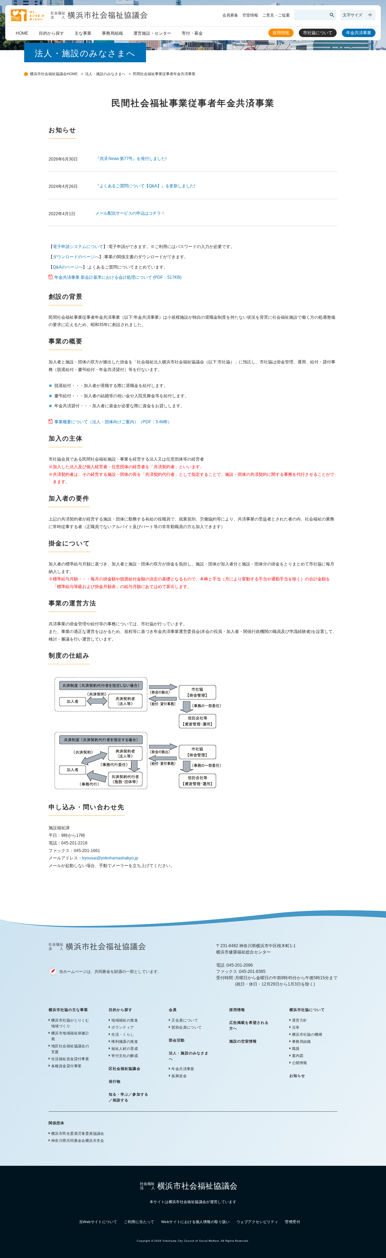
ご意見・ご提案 (276, 15)
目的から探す (51, 33)
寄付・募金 (192, 33)
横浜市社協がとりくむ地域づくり (70, 1023)
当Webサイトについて (98, 1222)
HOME (22, 33)
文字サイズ (352, 15)
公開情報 (299, 1063)
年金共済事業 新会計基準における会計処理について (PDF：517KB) (117, 277)
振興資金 (179, 1076)
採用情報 (281, 32)
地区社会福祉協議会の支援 (70, 1049)
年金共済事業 (358, 32)
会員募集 (230, 15)
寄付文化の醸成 (124, 1056)
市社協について (317, 32)
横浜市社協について (307, 1010)
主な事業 (83, 33)
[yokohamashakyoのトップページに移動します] (79, 19)
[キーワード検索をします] (332, 15)
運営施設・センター (152, 33)
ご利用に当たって (139, 1222)
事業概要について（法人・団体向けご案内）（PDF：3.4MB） (113, 422)
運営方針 (299, 1020)
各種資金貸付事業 (66, 1066)
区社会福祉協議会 (124, 1068)
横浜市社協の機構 (307, 1034)
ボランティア (122, 1027)
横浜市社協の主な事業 (68, 1010)
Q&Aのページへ (68, 267)
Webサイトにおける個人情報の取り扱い (195, 1222)
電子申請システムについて (78, 246)
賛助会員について (186, 1027)
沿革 (296, 1027)
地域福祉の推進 (124, 1020)
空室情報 (250, 15)
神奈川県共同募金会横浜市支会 (77, 1140)
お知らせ (297, 1076)
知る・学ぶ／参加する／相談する (128, 1097)
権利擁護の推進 (124, 1041)
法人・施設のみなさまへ (106, 74)
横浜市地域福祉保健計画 (70, 1036)
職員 (296, 1048)
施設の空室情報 (243, 1041)
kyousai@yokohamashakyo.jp (110, 858)
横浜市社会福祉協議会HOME (54, 74)
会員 (173, 1010)
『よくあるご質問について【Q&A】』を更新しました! (145, 186)
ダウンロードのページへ (76, 257)
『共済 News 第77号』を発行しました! (130, 158)
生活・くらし (122, 1034)
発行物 (115, 1081)
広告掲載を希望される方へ (249, 1025)
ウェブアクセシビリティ (257, 1222)
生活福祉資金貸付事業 (70, 1059)
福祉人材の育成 (124, 1048)
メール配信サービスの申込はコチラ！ (130, 213)
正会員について (184, 1020)
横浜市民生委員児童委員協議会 (77, 1133)
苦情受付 (292, 1222)
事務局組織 (112, 33)
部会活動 (177, 1040)
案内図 (297, 1056)
